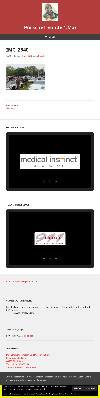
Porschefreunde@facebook (22, 281)
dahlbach (40, 56)
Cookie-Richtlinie (72, 394)
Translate (28, 335)
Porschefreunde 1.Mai (50, 27)
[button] (44, 181)
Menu (51, 37)
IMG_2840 (12, 107)
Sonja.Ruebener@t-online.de (21, 367)
